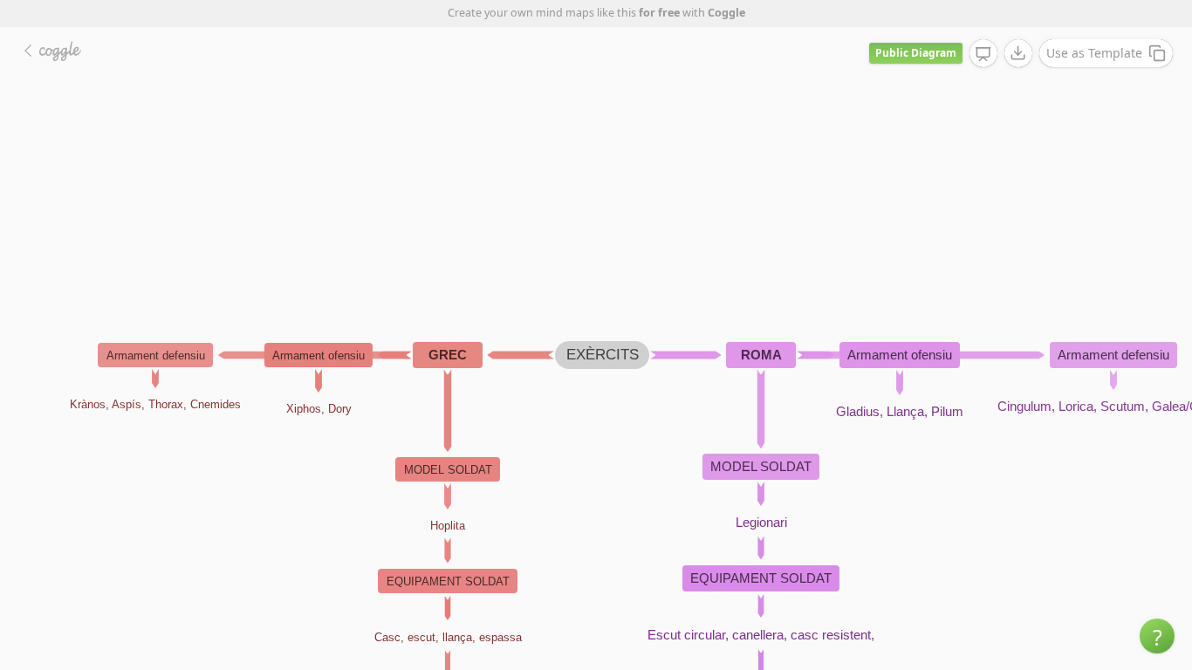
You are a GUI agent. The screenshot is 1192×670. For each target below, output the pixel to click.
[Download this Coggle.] (1018, 53)
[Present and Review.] (983, 54)
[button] (1157, 636)
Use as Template (1094, 52)
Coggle (726, 12)
